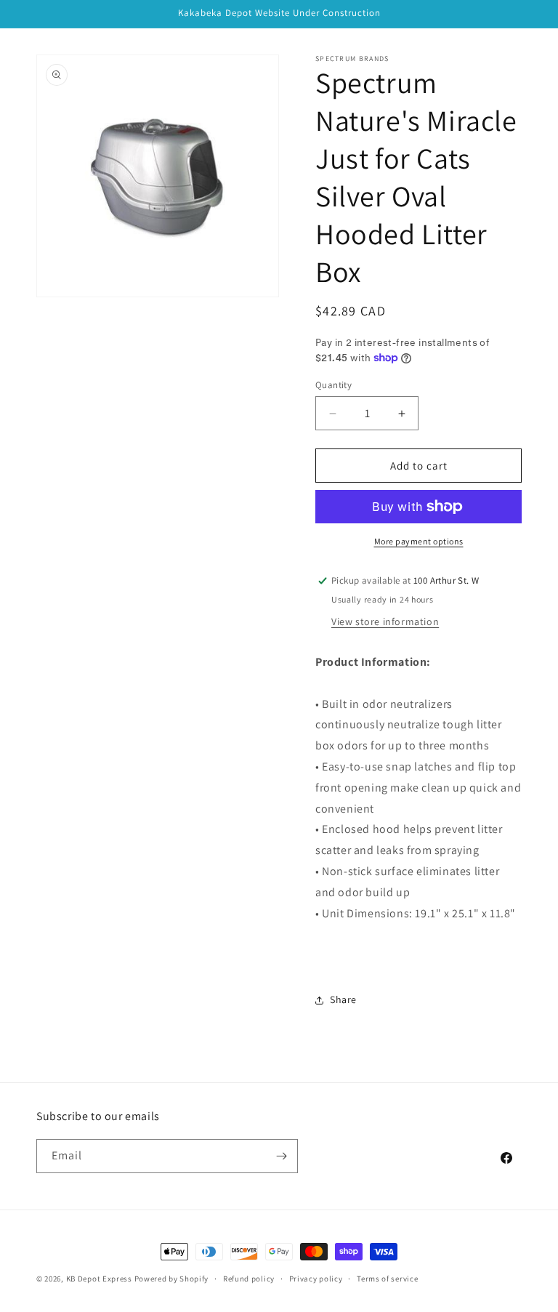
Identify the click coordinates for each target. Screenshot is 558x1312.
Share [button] (343, 999)
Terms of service (387, 1278)
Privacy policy (316, 1278)
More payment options (419, 541)
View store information (385, 621)
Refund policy (249, 1278)
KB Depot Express (99, 1278)
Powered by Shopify (171, 1278)
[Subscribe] (281, 1156)
